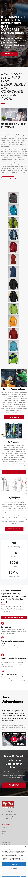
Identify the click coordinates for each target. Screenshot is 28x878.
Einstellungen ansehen (14, 872)
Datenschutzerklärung (15, 876)
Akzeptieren (14, 864)
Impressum (23, 876)
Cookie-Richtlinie (6, 876)
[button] (25, 847)
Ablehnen (14, 868)
